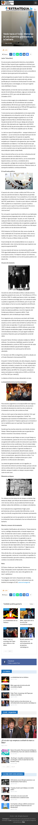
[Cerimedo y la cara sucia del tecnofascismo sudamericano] (5, 798)
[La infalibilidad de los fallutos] (10, 613)
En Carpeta (24, 628)
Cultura (6, 609)
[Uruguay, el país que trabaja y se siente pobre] (5, 790)
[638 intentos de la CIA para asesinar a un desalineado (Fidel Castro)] (5, 782)
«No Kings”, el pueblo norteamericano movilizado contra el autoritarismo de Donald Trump (22, 759)
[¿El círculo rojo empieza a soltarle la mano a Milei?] (19, 728)
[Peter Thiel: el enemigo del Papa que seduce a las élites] (10, 632)
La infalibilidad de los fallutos (19, 677)
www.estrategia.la (24, 582)
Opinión (23, 609)
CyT (5, 628)
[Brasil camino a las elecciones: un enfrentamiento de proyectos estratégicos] (27, 632)
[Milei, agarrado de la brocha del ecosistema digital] (27, 613)
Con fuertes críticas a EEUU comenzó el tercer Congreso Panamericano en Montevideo (22, 805)
